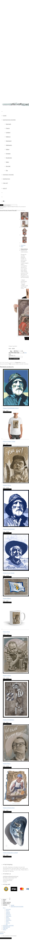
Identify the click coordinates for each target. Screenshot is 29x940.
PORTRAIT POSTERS (8, 174)
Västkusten (9, 145)
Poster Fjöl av (7, 485)
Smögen (8, 153)
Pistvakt (14, 210)
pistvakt (21, 364)
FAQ (4, 901)
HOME (4, 115)
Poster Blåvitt (7, 598)
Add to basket (14, 358)
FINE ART (5, 183)
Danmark (8, 124)
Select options (7, 412)
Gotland (8, 132)
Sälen (7, 162)
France (8, 128)
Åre (7, 170)
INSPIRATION (6, 179)
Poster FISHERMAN (9, 529)
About (5, 188)
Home (1, 210)
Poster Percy (6, 763)
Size (11, 351)
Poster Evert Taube (8, 573)
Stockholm (9, 158)
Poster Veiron (7, 675)
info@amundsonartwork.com (10, 876)
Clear (25, 352)
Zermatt (8, 166)
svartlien (26, 364)
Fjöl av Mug (6, 631)
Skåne (7, 149)
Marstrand (8, 141)
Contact (5, 905)
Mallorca (8, 136)
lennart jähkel (15, 364)
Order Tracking (7, 902)
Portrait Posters (8, 210)
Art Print (11, 352)
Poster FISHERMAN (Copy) (11, 408)
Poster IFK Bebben (8, 719)
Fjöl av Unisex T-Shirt (9, 441)
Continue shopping (6, 938)
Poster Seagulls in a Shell (10, 852)
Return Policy (6, 903)
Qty (14, 355)
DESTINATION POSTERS (9, 120)
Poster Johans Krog (8, 808)
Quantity (11, 355)
